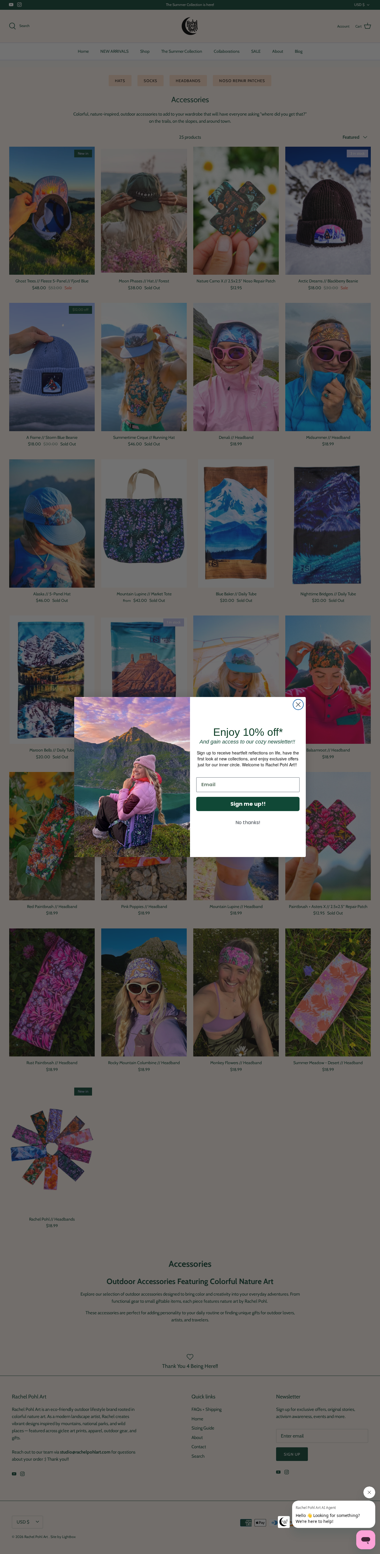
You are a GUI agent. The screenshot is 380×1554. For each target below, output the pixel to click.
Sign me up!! (248, 804)
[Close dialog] (298, 704)
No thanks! (247, 822)
